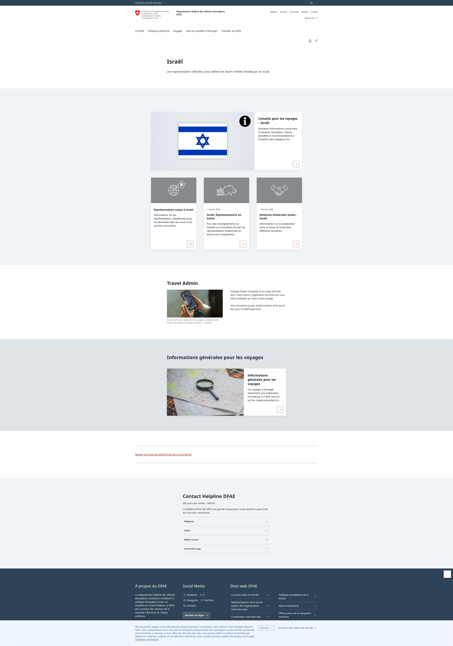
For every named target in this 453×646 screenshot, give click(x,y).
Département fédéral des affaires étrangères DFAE (200, 13)
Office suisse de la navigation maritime (295, 615)
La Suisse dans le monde (244, 594)
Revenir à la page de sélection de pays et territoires (163, 454)
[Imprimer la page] (310, 41)
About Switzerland (289, 605)
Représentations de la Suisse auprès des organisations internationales (247, 606)
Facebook (192, 594)
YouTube (208, 600)
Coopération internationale (246, 616)
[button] (139, 31)
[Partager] (316, 41)
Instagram (192, 600)
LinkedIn (191, 605)
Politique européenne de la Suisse (293, 596)
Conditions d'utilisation (147, 639)
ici (248, 305)
